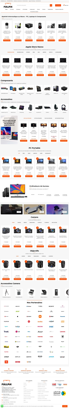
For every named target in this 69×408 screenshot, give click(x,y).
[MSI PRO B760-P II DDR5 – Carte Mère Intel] (51, 26)
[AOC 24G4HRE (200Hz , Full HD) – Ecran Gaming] (63, 125)
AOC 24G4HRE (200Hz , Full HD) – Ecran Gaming (63, 131)
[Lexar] (62, 356)
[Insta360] (17, 321)
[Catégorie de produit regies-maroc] (19, 293)
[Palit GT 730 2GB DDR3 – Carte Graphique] (18, 26)
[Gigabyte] (62, 311)
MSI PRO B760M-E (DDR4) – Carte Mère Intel (62, 32)
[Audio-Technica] (51, 341)
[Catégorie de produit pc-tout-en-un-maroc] (40, 194)
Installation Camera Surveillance (43, 391)
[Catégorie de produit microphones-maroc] (56, 293)
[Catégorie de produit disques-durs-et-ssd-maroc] (30, 90)
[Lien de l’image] (59, 393)
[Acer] (17, 311)
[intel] (51, 326)
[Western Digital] (40, 341)
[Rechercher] (51, 5)
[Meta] (28, 341)
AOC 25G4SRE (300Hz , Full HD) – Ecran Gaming (53, 131)
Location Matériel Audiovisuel (43, 395)
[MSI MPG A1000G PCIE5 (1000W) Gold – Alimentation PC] (29, 26)
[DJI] (17, 346)
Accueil (25, 383)
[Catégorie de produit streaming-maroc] (21, 108)
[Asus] (62, 326)
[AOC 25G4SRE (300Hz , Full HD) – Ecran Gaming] (53, 125)
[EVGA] (40, 351)
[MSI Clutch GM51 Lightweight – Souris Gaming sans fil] (40, 26)
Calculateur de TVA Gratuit (42, 398)
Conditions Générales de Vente (29, 396)
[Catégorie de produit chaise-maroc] (56, 108)
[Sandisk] (6, 351)
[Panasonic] (62, 316)
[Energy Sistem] (51, 331)
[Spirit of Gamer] (51, 311)
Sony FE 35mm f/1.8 (29, 269)
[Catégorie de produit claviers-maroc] (47, 108)
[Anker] (51, 356)
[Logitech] (6, 326)
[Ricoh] (40, 326)
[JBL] (6, 361)
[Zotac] (28, 336)
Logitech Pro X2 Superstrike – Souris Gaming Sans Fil (7, 32)
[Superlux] (6, 336)
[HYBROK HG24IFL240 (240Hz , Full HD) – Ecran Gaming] (23, 125)
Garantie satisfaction (27, 391)
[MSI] (51, 316)
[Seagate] (28, 346)
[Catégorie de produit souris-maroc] (30, 108)
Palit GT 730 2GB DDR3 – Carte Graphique (18, 32)
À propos (25, 384)
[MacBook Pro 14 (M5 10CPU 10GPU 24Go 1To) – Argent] (17, 60)
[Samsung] (6, 341)
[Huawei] (6, 316)
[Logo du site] (8, 5)
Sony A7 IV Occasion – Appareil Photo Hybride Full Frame (40, 237)
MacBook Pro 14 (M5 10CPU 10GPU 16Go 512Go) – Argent (6, 66)
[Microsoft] (17, 341)
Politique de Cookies (27, 398)
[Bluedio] (62, 341)
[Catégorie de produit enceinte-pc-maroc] (39, 108)
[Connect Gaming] (62, 306)
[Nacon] (40, 311)
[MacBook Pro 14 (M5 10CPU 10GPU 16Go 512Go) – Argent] (6, 60)
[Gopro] (17, 326)
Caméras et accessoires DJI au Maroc (44, 400)
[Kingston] (28, 316)
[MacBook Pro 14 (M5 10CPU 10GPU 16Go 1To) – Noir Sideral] (40, 60)
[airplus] (17, 356)
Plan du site (26, 402)
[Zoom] (17, 306)
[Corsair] (28, 351)
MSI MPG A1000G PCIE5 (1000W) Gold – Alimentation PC (29, 32)
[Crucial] (51, 321)
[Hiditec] (6, 311)
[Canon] (51, 336)
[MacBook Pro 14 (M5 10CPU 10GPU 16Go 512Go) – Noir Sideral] (51, 60)
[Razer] (62, 346)
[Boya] (28, 356)
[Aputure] (17, 351)
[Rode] (40, 346)
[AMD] (6, 356)
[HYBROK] (62, 336)
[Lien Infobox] (26, 370)
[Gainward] (28, 326)
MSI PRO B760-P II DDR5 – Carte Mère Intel (51, 32)
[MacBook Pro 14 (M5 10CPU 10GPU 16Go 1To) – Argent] (28, 60)
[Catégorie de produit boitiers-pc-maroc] (56, 89)
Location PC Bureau (41, 396)
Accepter (64, 406)
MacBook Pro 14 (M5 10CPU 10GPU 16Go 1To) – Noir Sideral (40, 66)
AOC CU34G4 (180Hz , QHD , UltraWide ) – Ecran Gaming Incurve (43, 132)
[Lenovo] (62, 331)
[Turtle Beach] (40, 306)
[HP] (51, 346)
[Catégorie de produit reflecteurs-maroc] (31, 293)
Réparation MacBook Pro (42, 384)
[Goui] (51, 351)
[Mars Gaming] (6, 306)
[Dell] (28, 331)
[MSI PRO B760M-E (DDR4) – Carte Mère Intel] (62, 26)
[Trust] (6, 331)
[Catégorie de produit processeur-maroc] (13, 89)
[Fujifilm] (6, 321)
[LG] (17, 331)
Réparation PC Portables (42, 383)
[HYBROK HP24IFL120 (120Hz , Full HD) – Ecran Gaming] (33, 125)
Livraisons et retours (27, 393)
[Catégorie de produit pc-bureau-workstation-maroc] (48, 194)
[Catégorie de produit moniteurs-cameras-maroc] (44, 293)
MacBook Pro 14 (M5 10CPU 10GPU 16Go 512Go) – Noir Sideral (52, 66)
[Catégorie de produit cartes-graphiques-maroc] (47, 90)
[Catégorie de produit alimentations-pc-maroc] (64, 90)
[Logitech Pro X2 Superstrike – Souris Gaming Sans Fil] (7, 26)
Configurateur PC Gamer (42, 388)
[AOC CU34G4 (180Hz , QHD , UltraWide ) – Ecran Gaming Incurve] (43, 125)
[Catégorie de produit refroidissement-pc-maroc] (4, 89)
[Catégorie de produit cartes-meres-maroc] (39, 89)
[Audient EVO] (40, 356)
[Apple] (17, 316)
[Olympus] (62, 351)
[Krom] (28, 361)
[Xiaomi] (40, 316)
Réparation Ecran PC (41, 386)
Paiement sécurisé (27, 395)
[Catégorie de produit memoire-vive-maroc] (21, 90)
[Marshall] (40, 331)
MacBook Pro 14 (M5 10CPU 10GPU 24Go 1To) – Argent (17, 66)
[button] (6, 40)
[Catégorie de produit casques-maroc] (64, 108)
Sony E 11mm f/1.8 (6, 269)
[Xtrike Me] (28, 311)
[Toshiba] (40, 336)
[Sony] (51, 306)
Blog (24, 386)
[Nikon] (6, 346)
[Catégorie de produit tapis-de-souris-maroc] (13, 108)
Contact (25, 388)
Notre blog (58, 5)
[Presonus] (28, 306)
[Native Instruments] (17, 336)
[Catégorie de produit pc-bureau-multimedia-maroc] (64, 194)
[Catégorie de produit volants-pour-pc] (4, 108)
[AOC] (62, 321)
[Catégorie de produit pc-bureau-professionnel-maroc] (56, 194)
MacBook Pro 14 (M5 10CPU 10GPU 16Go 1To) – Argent (29, 66)
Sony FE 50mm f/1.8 (63, 269)
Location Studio (40, 393)
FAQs (25, 400)
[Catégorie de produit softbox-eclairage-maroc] (6, 293)
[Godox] (40, 321)
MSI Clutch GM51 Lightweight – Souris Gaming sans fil (40, 32)
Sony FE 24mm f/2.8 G (17, 269)
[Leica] (28, 321)
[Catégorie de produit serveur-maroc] (32, 194)
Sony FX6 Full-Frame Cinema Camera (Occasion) (6, 237)
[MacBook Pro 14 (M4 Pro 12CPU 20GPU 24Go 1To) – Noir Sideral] (63, 60)
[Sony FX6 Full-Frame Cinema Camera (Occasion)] (6, 230)
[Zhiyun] (17, 361)
